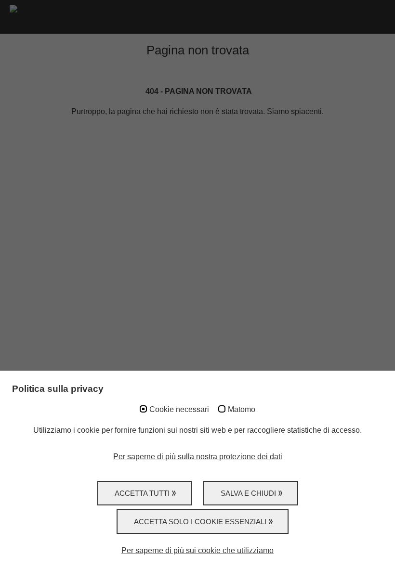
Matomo (241, 409)
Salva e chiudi (248, 493)
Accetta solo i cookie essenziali (200, 521)
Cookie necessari (179, 409)
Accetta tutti (142, 493)
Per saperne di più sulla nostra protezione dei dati (197, 456)
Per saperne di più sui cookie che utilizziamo (197, 550)
